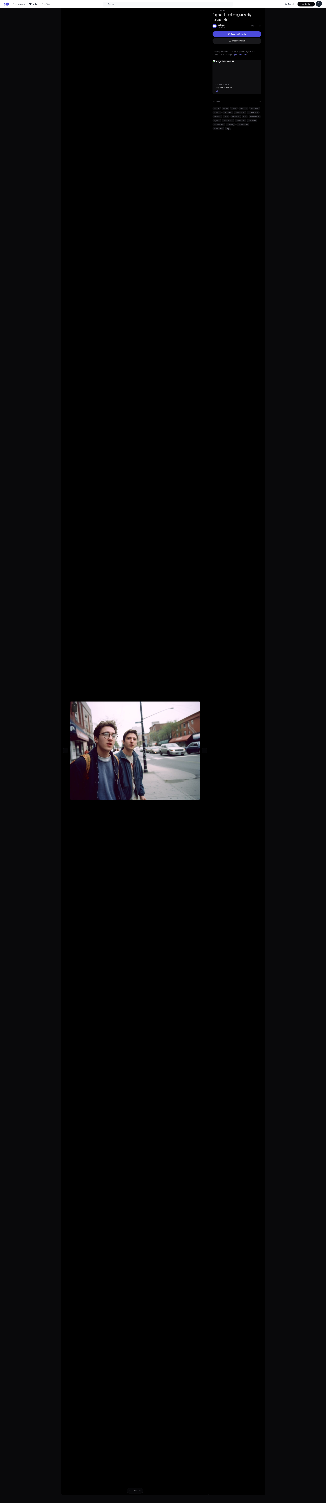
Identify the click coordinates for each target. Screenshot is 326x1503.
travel (234, 108)
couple (216, 108)
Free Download (238, 41)
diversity (217, 116)
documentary (243, 125)
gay (244, 116)
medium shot (219, 125)
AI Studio (33, 4)
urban (225, 108)
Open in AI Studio (238, 34)
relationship (240, 112)
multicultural (227, 120)
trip (228, 129)
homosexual (254, 116)
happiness (228, 112)
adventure (254, 108)
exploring (243, 108)
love (226, 116)
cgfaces (221, 25)
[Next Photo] (204, 750)
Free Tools (46, 4)
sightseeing (218, 129)
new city (231, 125)
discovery (252, 120)
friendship (235, 116)
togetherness (253, 112)
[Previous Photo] (65, 750)
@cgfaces (222, 27)
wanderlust (240, 120)
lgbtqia (216, 120)
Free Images (19, 4)
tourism (217, 112)
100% (135, 1491)
